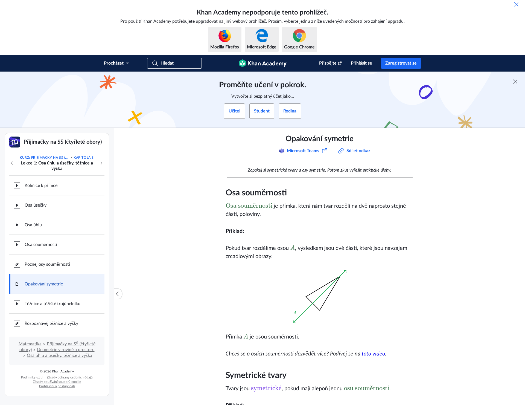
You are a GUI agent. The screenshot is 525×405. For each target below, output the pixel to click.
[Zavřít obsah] (118, 293)
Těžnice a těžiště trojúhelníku (52, 304)
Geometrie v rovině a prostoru (66, 350)
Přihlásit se (361, 63)
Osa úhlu (33, 225)
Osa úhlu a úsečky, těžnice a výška (59, 355)
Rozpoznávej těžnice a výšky (51, 323)
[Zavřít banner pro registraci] (515, 81)
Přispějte (328, 63)
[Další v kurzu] (101, 163)
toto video (373, 354)
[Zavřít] (516, 4)
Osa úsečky (35, 205)
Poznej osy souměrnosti (47, 264)
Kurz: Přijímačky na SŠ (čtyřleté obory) (44, 157)
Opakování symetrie (44, 284)
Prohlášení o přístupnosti (57, 386)
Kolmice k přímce (41, 185)
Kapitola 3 (84, 157)
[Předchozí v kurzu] (12, 163)
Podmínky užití (31, 377)
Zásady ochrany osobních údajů (70, 377)
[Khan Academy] (263, 63)
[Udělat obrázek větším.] (319, 296)
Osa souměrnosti (41, 244)
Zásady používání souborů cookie (57, 381)
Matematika (30, 344)
